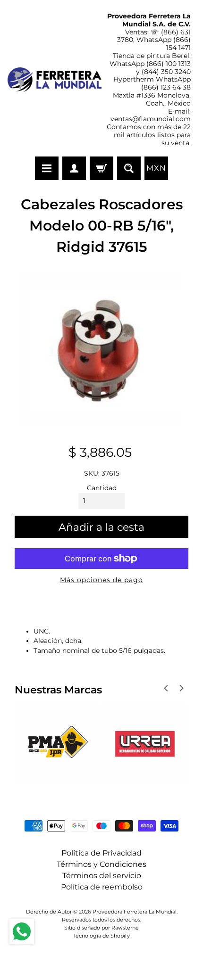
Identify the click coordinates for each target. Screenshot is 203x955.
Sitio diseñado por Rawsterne (101, 927)
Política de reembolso (102, 886)
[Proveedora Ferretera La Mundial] (55, 79)
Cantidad (102, 488)
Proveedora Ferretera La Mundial (135, 911)
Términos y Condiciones (101, 864)
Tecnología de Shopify (101, 935)
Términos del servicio (101, 875)
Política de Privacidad (101, 852)
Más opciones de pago (101, 580)
